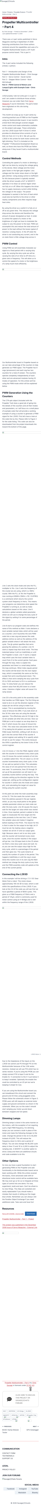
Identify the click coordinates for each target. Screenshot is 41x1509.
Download (31, 1214)
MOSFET (6, 1415)
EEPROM (12, 1411)
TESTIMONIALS (8, 1456)
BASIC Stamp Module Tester (10, 1429)
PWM (14, 1419)
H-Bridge (20, 1411)
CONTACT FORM (8, 1453)
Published (6, 1419)
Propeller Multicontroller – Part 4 (17, 1383)
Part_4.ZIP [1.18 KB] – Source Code (13, 1214)
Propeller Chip (31, 1415)
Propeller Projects (10, 18)
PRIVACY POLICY (8, 1470)
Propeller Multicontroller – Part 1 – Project (18, 1219)
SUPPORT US (7, 1458)
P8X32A (15, 1415)
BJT (4, 1411)
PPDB (22, 1415)
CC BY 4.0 (30, 1385)
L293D (28, 1411)
